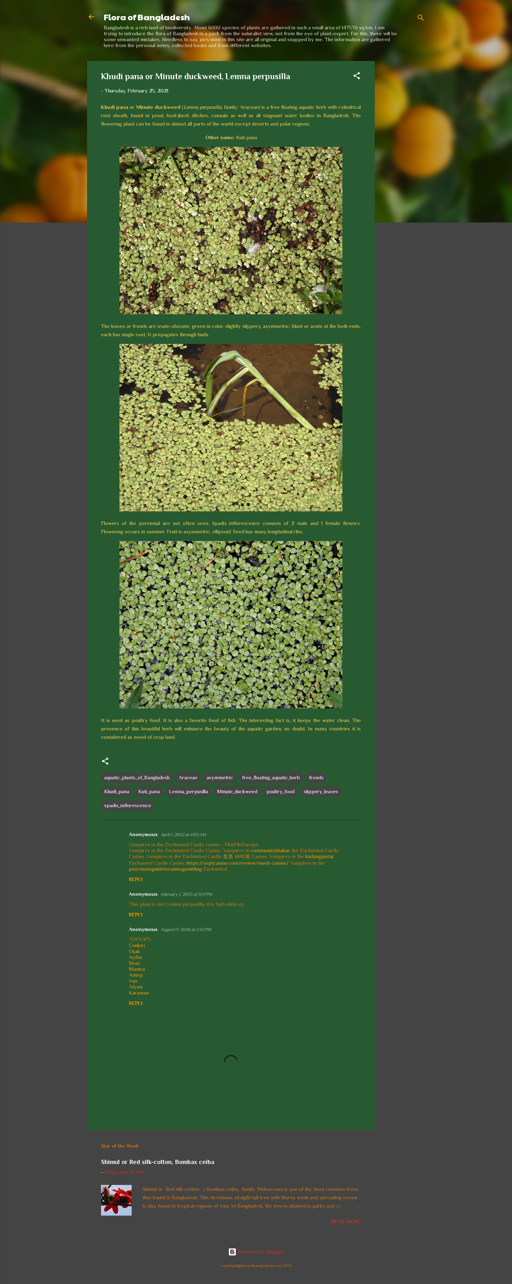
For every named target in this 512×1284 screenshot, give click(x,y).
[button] (356, 77)
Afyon (135, 987)
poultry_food (280, 791)
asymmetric (220, 777)
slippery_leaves (321, 791)
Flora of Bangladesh (147, 17)
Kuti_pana (149, 791)
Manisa (137, 969)
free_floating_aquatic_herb (271, 777)
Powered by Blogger (260, 1252)
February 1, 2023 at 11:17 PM (186, 894)
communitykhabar (270, 850)
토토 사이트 (236, 856)
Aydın (135, 957)
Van (133, 981)
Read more (346, 1221)
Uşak (134, 951)
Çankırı (137, 945)
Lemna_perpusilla (188, 791)
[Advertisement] (402, 165)
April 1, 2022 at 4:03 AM (183, 834)
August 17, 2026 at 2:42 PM (186, 929)
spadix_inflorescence (127, 805)
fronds (316, 777)
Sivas (134, 963)
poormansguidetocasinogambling (165, 869)
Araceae (188, 777)
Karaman (139, 993)
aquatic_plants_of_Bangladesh (137, 777)
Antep (136, 975)
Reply (136, 879)
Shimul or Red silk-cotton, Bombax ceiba (157, 1161)
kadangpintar (319, 856)
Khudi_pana (116, 791)
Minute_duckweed (237, 791)
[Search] (421, 19)
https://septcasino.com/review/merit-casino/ (238, 863)
